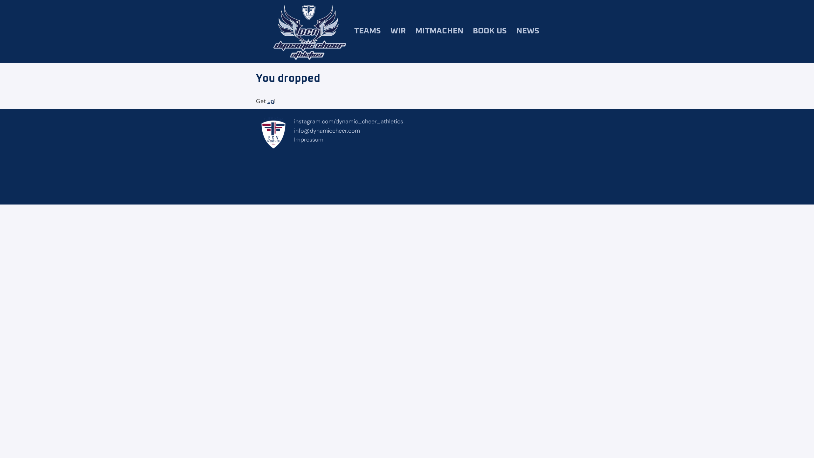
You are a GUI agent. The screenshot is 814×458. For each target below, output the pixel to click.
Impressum (308, 139)
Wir (398, 31)
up (270, 101)
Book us (490, 31)
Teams (367, 31)
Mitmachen (439, 31)
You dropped (288, 78)
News (527, 31)
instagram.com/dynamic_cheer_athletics (348, 121)
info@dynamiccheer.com (327, 131)
